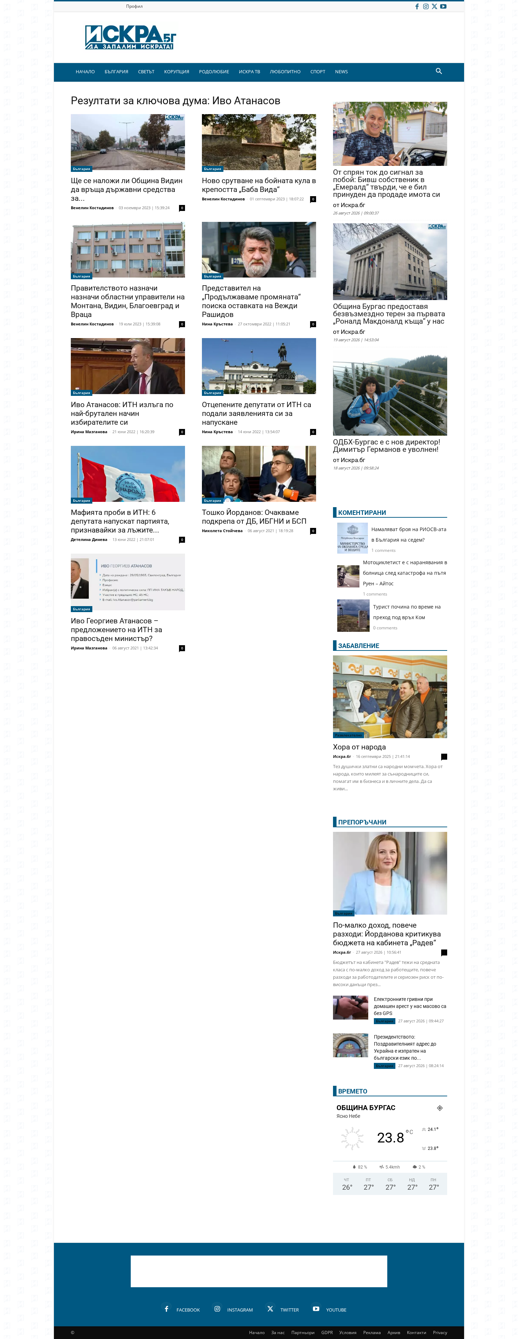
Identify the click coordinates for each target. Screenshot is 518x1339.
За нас (278, 1332)
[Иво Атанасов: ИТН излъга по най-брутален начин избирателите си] (128, 367)
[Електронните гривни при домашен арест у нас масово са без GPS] (350, 1008)
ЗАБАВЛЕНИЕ (358, 645)
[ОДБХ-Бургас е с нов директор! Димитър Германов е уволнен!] (390, 393)
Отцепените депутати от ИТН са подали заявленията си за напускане (256, 413)
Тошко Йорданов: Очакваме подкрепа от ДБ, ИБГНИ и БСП (254, 516)
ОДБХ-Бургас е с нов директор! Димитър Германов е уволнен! (386, 445)
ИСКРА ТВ (249, 71)
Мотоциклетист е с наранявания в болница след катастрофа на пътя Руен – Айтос (405, 573)
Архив (394, 1332)
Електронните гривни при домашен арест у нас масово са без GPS (410, 1006)
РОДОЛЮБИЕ (214, 71)
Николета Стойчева (222, 530)
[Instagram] (426, 6)
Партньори (303, 1332)
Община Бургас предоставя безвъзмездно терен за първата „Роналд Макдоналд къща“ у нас (389, 314)
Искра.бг (342, 756)
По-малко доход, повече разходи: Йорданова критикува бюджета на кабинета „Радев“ (387, 934)
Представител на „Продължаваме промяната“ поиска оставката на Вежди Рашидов (251, 301)
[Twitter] (434, 6)
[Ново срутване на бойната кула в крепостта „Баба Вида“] (259, 143)
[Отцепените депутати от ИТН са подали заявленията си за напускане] (259, 367)
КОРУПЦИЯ (176, 71)
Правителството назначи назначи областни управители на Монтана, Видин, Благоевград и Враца (128, 301)
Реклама (372, 1332)
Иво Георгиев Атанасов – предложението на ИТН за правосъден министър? (116, 630)
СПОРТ (317, 71)
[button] (438, 72)
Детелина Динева (89, 539)
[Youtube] (443, 6)
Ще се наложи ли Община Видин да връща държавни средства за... (127, 189)
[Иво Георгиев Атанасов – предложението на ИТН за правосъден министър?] (128, 583)
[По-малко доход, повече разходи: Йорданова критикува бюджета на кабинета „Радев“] (390, 874)
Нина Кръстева (217, 323)
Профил (134, 6)
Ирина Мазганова (89, 431)
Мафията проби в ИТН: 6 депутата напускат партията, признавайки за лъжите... (120, 521)
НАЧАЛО (85, 71)
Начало (257, 1332)
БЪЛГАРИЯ (116, 71)
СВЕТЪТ (146, 71)
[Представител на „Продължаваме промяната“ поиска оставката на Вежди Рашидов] (259, 251)
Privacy (440, 1332)
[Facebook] (417, 6)
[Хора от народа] (390, 696)
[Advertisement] (259, 1271)
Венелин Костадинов (92, 207)
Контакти (416, 1332)
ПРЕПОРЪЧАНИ (362, 822)
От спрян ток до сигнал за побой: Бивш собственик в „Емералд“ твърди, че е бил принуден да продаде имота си (386, 183)
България (81, 168)
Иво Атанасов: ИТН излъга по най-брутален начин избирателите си (122, 413)
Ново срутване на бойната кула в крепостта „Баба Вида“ (259, 185)
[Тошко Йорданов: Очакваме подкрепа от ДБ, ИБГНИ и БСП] (259, 475)
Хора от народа (359, 747)
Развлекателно (348, 735)
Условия (348, 1332)
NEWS (341, 71)
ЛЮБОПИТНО (285, 71)
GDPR (327, 1332)
